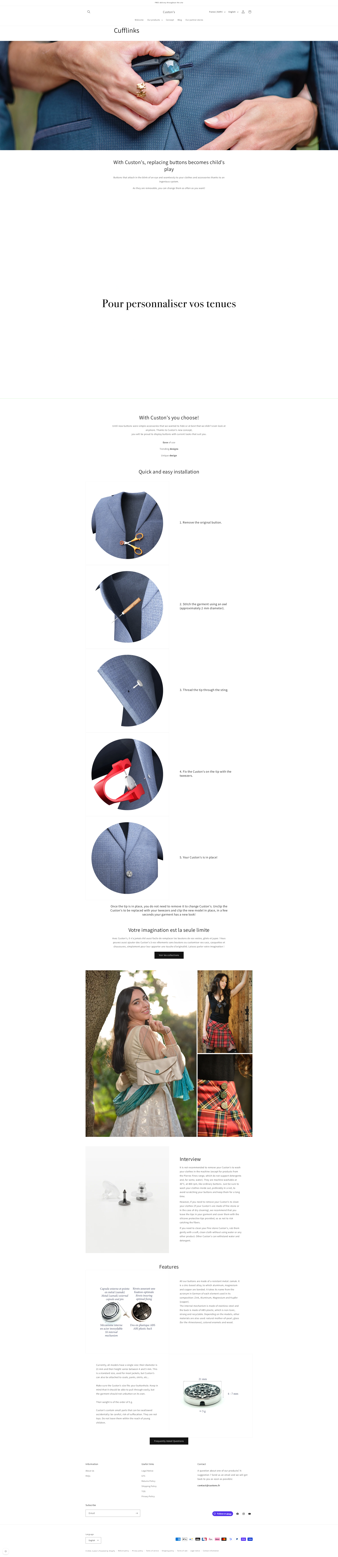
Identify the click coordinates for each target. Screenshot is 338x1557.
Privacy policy (137, 1551)
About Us (90, 1471)
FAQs (88, 1476)
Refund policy (123, 1551)
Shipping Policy (149, 1486)
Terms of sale (182, 1551)
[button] (89, 12)
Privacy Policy (148, 1496)
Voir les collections (169, 955)
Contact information (211, 1551)
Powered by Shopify (107, 1551)
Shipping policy (168, 1551)
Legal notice (195, 1551)
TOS (144, 1491)
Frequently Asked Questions (169, 1440)
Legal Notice (147, 1471)
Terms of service (152, 1551)
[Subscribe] (136, 1513)
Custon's (95, 1551)
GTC (143, 1476)
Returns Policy (148, 1481)
